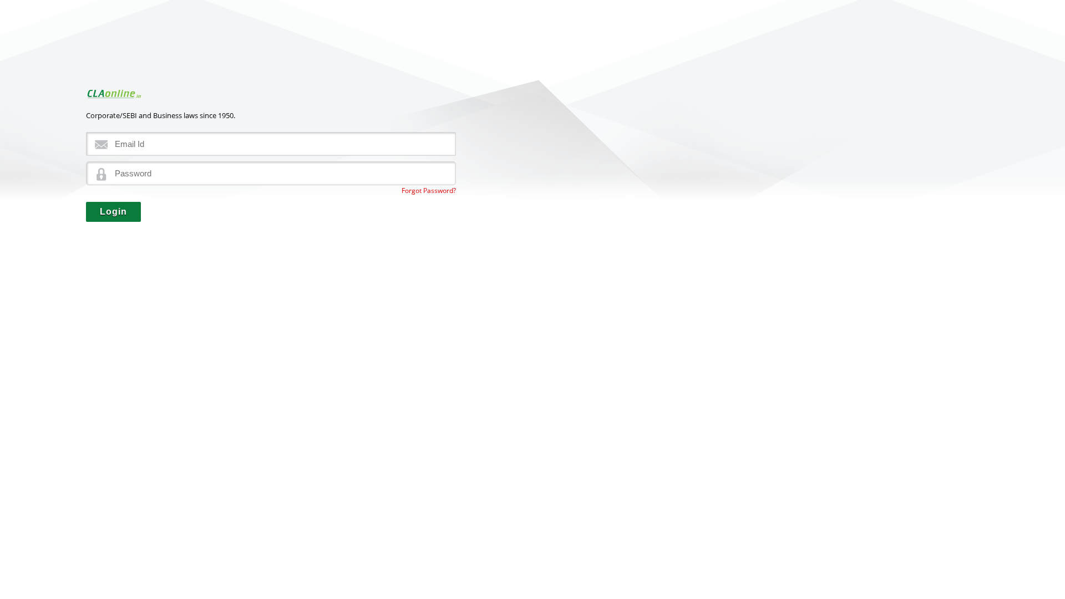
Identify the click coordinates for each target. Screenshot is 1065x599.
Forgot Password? (429, 190)
